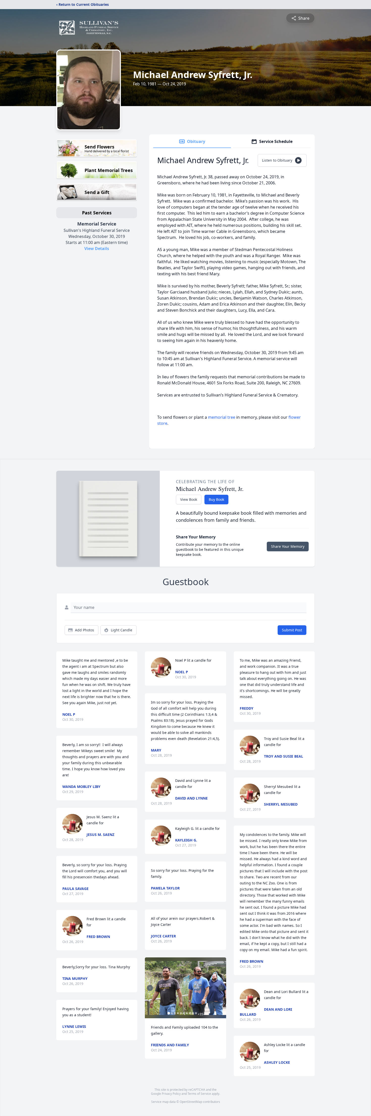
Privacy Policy (171, 1094)
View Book (188, 499)
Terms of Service (199, 1094)
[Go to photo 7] (187, 1013)
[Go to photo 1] (168, 1013)
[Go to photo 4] (178, 1013)
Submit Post (292, 630)
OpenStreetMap (191, 1102)
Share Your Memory (287, 546)
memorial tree (221, 417)
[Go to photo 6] (184, 1013)
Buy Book (216, 499)
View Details (96, 248)
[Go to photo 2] (172, 1013)
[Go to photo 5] (181, 1013)
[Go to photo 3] (175, 1013)
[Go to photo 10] (196, 1013)
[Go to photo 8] (190, 1013)
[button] (185, 987)
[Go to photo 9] (193, 1013)
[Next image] (221, 988)
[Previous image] (150, 988)
